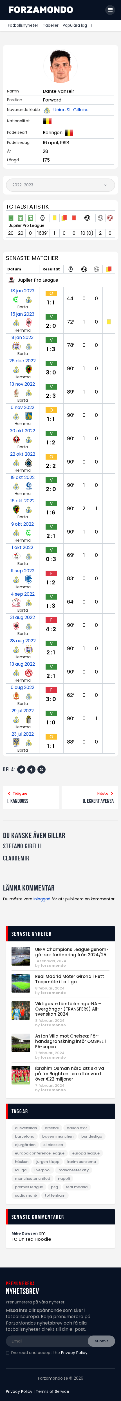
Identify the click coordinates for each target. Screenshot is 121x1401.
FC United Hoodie (31, 1239)
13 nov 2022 (22, 384)
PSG (54, 1187)
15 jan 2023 (22, 314)
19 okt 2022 (23, 477)
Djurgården (25, 1144)
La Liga (20, 1170)
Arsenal (52, 1128)
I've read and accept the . (49, 1352)
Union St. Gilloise (71, 110)
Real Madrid (77, 1187)
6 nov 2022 (22, 407)
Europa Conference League (39, 1153)
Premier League (29, 1187)
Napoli (64, 1178)
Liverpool (42, 1170)
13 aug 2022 (22, 664)
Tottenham (55, 1195)
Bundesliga (91, 1136)
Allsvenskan (26, 1128)
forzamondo (53, 965)
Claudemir (16, 858)
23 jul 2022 (23, 734)
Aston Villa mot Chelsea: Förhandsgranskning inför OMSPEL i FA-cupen (70, 1041)
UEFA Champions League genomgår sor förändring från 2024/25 (72, 952)
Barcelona (24, 1136)
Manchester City (74, 1170)
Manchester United (32, 1178)
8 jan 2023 (22, 337)
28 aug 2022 (23, 641)
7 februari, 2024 (49, 1053)
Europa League (86, 1153)
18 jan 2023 (22, 291)
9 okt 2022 (22, 524)
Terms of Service (52, 1391)
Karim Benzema (81, 1161)
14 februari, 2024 (50, 961)
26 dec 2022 (22, 361)
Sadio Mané (26, 1195)
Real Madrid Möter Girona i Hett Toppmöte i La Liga (69, 979)
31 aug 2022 (22, 617)
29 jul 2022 (23, 711)
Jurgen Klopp (47, 1161)
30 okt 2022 (22, 431)
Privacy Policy (74, 1352)
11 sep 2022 (22, 571)
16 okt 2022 (22, 501)
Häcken (21, 1161)
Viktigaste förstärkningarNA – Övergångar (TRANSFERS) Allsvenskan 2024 (68, 1009)
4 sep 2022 (23, 594)
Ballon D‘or (77, 1128)
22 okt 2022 (22, 454)
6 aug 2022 (22, 687)
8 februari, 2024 (49, 988)
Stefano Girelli (22, 846)
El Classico (53, 1144)
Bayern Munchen (57, 1136)
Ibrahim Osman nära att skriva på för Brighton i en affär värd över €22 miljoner (69, 1074)
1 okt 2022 (22, 547)
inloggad (41, 899)
